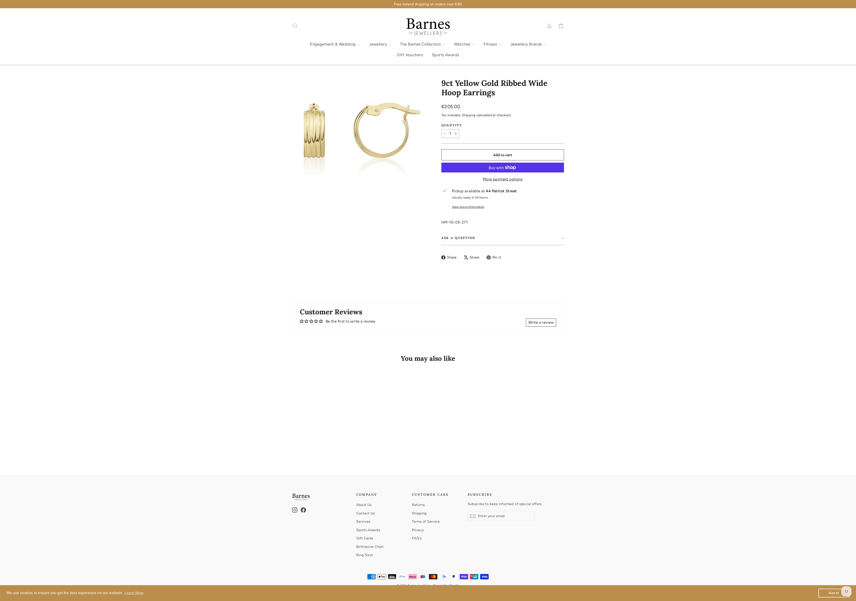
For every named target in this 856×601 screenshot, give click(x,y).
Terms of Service (426, 521)
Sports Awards (445, 54)
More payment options (503, 179)
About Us (364, 505)
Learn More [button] (134, 593)
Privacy (418, 530)
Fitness (491, 44)
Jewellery (378, 44)
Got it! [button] (834, 593)
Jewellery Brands (526, 44)
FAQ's (417, 538)
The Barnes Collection (421, 44)
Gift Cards (364, 538)
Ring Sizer (364, 555)
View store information (468, 207)
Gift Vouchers (410, 54)
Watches (462, 44)
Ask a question (458, 238)
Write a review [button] (541, 322)
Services (363, 521)
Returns (418, 505)
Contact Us (365, 513)
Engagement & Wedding (333, 44)
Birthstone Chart (370, 547)
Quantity (451, 125)
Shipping (468, 115)
